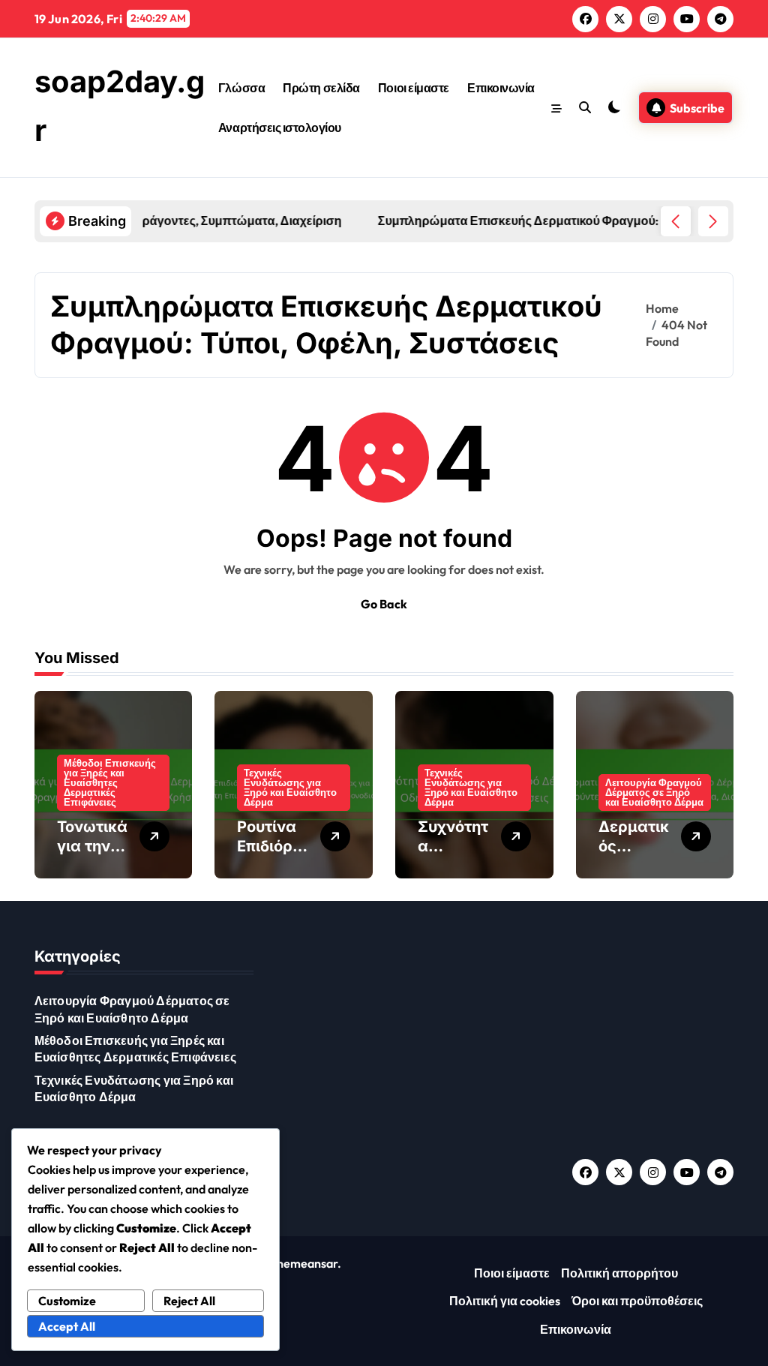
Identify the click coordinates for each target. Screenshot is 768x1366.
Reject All (189, 1300)
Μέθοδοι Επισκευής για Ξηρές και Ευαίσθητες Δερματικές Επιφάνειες (110, 782)
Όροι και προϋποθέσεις (637, 1300)
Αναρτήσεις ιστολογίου (279, 127)
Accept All (66, 1326)
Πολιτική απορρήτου (619, 1272)
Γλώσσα (241, 87)
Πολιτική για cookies (504, 1300)
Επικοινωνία (501, 87)
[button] (713, 221)
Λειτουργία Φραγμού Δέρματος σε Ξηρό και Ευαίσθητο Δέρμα (654, 792)
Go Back (384, 603)
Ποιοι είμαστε (413, 87)
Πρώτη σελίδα (321, 87)
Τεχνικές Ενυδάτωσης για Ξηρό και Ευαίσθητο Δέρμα (290, 787)
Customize (67, 1300)
